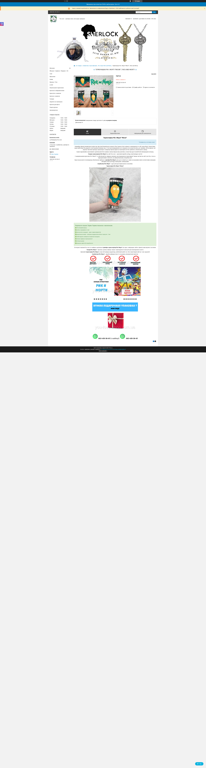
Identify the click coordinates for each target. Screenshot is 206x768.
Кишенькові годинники (57, 87)
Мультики (52, 76)
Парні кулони (54, 107)
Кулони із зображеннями (57, 90)
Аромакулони (54, 110)
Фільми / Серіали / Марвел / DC (59, 71)
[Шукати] (154, 12)
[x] (155, 341)
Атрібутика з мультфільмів (90, 65)
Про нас (153, 19)
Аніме (51, 79)
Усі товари (79, 65)
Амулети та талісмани (56, 102)
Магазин (127, 19)
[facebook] (153, 341)
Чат (200, 763)
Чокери (52, 99)
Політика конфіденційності (120, 349)
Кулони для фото (55, 104)
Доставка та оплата (144, 19)
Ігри (51, 73)
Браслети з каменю (55, 93)
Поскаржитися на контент (107, 349)
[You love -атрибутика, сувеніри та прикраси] (54, 19)
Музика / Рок (53, 82)
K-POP (51, 85)
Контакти (135, 19)
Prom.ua (110, 347)
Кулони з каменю (55, 96)
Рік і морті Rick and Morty (104, 65)
